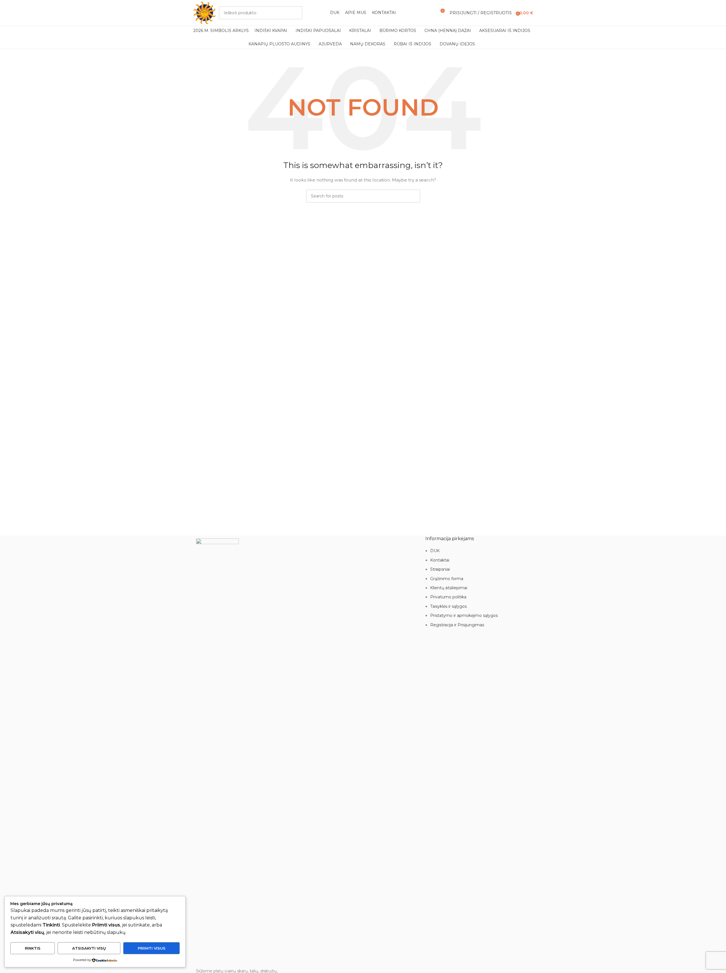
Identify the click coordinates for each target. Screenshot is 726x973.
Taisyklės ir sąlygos (448, 606)
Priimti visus (151, 948)
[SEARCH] (295, 12)
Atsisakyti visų (89, 948)
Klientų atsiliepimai (448, 587)
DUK (435, 550)
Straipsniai (440, 569)
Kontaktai (439, 560)
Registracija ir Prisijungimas (457, 624)
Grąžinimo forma (446, 578)
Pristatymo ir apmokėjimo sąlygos (464, 615)
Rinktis (33, 948)
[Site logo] (204, 12)
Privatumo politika (448, 596)
